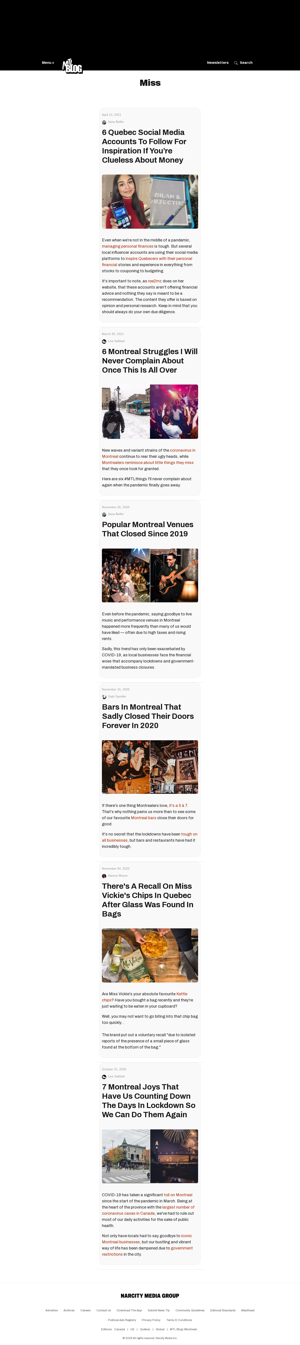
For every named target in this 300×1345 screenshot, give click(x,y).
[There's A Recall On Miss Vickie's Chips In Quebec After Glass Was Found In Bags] (150, 955)
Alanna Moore (118, 875)
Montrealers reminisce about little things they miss (148, 462)
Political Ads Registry (122, 1320)
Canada (119, 1329)
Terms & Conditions (179, 1320)
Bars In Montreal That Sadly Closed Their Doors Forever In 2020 (148, 716)
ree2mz (155, 281)
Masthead (248, 1310)
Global (160, 1329)
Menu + (48, 62)
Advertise (51, 1310)
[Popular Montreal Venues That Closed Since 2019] (150, 575)
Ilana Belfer (116, 121)
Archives (69, 1310)
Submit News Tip (159, 1310)
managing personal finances (128, 246)
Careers (85, 1310)
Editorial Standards (223, 1310)
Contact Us (103, 1310)
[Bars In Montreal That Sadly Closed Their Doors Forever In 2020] (150, 767)
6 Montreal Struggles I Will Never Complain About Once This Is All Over (150, 360)
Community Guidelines (190, 1310)
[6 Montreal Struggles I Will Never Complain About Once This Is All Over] (150, 412)
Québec (145, 1329)
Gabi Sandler (117, 696)
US (132, 1329)
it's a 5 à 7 (178, 805)
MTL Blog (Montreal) (183, 1329)
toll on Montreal (178, 1195)
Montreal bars (143, 818)
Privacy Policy (151, 1320)
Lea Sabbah (116, 340)
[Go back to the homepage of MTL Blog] (72, 63)
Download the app (129, 1310)
